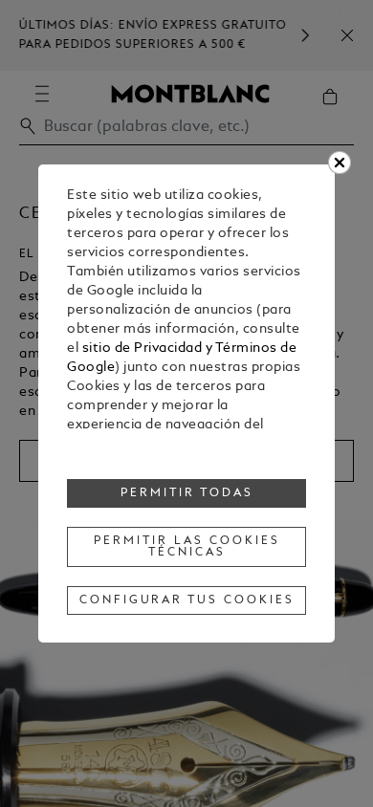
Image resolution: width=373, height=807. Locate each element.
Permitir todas (187, 493)
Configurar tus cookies (187, 600)
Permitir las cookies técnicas (187, 546)
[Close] (339, 162)
